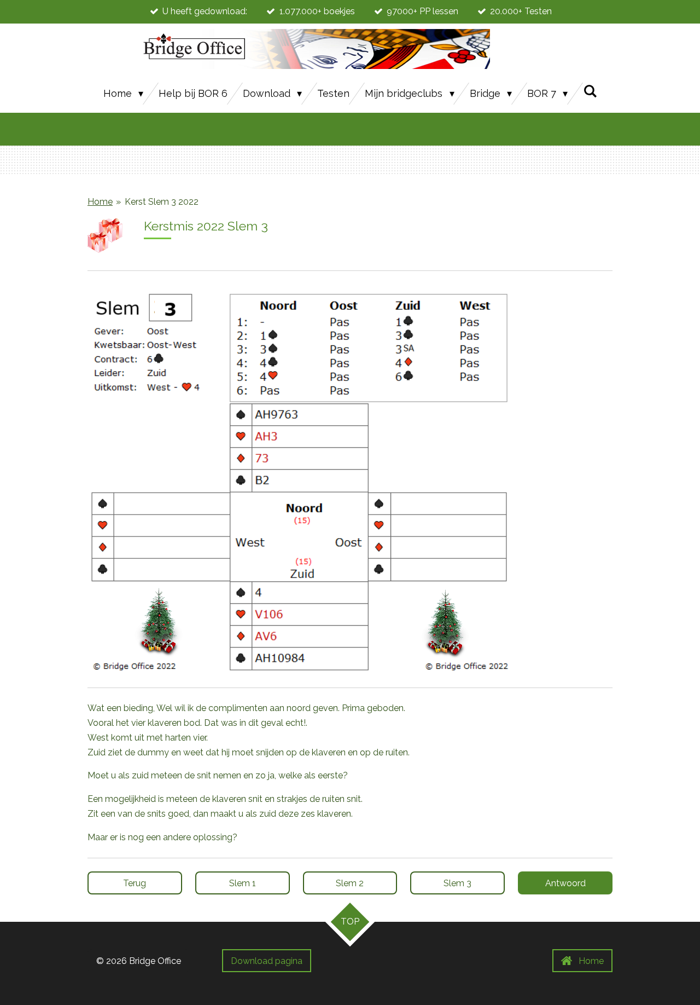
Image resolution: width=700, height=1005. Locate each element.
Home (100, 202)
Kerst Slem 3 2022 (162, 202)
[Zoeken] (589, 91)
